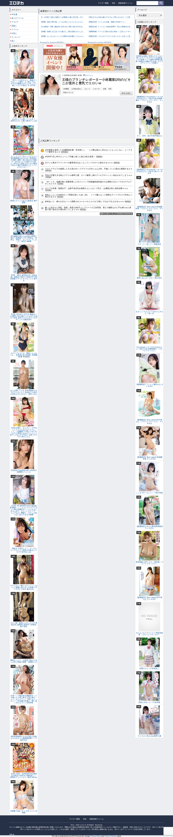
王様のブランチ (68, 92)
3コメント (89, 75)
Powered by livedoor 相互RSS (52, 43)
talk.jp (11, 834)
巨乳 (110, 89)
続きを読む (126, 93)
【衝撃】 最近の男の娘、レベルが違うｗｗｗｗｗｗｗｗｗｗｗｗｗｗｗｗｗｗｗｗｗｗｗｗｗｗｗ (62, 22)
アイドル (15, 30)
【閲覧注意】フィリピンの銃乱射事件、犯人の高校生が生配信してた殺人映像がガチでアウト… (110, 27)
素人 (13, 41)
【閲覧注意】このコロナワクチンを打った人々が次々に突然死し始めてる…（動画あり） (110, 36)
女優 (104, 89)
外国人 (14, 33)
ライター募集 (103, 3)
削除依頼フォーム (125, 3)
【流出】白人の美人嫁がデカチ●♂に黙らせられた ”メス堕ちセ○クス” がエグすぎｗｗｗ (110, 17)
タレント (87, 89)
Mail (113, 3)
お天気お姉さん (76, 89)
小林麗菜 (66, 89)
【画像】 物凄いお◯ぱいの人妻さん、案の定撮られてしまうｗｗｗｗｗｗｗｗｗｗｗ (62, 31)
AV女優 (14, 14)
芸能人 (14, 26)
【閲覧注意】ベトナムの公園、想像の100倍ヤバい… (107, 22)
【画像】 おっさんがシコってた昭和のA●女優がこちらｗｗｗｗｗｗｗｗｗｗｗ (62, 36)
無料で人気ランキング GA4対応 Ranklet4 (115, 214)
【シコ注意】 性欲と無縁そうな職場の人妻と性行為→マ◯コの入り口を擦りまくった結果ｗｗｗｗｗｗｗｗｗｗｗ (62, 17)
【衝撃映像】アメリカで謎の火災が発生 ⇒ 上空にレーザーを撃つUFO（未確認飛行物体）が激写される (110, 31)
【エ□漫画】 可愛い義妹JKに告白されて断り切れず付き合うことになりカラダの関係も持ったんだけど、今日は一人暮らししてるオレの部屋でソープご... (62, 27)
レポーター (96, 89)
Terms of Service (110, 836)
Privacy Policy (96, 836)
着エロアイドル (17, 18)
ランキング (15, 37)
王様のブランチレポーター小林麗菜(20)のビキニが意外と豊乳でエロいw (96, 81)
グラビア (15, 22)
